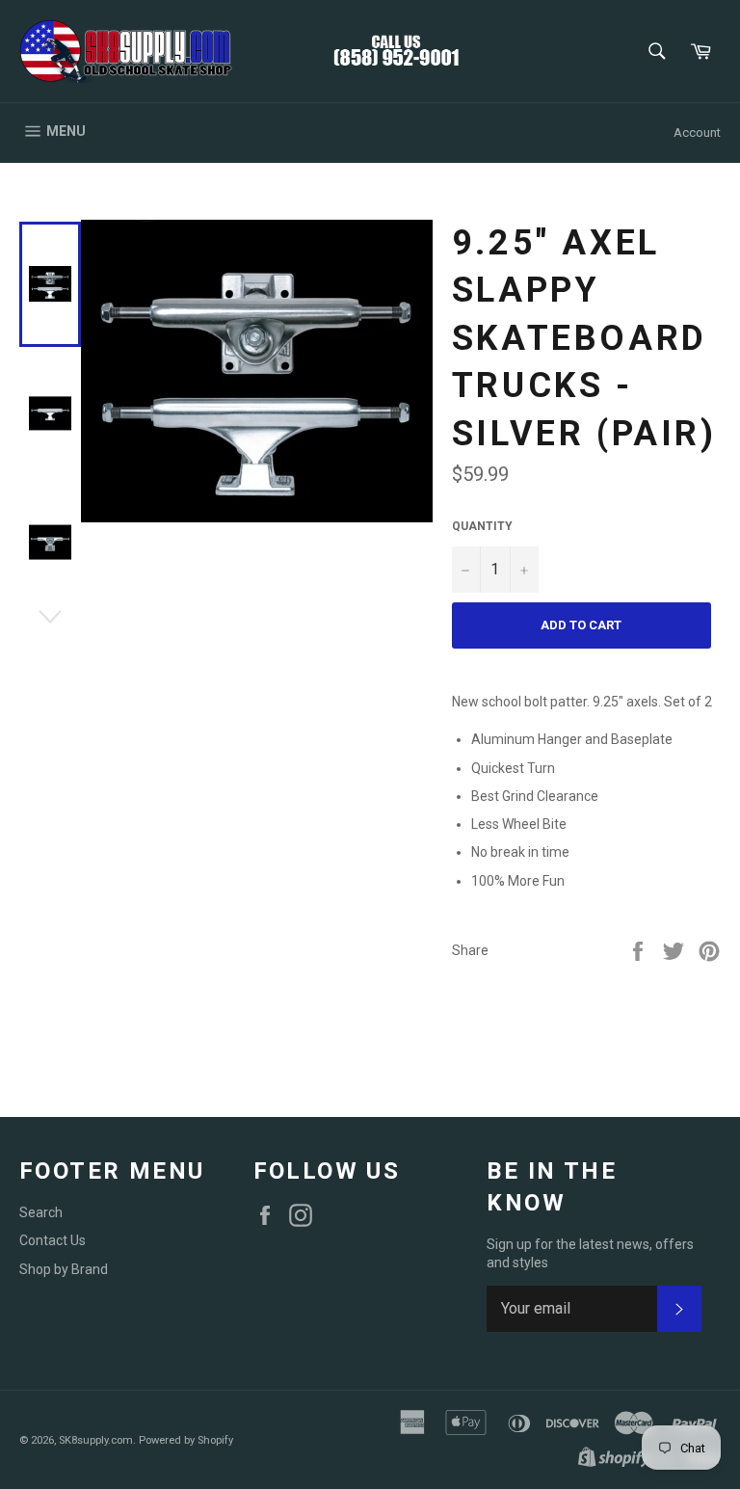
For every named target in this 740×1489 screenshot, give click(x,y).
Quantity (482, 526)
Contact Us (52, 1240)
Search (41, 1212)
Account (697, 132)
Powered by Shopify (186, 1440)
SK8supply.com (96, 1440)
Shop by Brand (63, 1269)
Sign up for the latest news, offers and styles (590, 1253)
